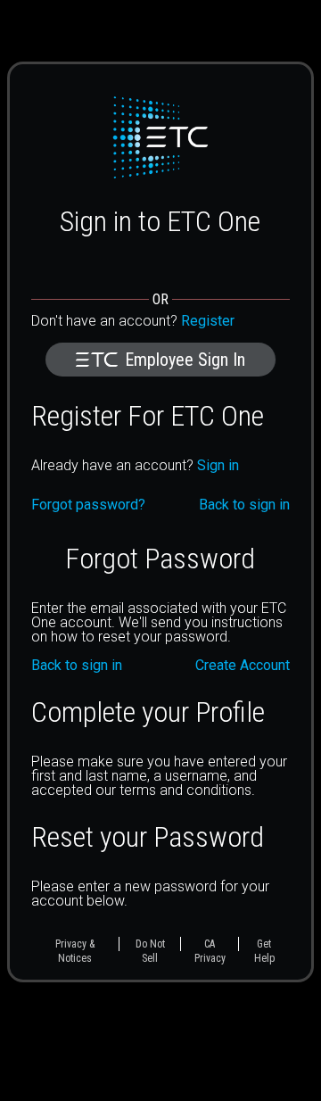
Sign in (218, 465)
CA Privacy (210, 951)
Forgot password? (88, 505)
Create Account (242, 665)
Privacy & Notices (75, 951)
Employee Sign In (185, 359)
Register (208, 320)
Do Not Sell (150, 951)
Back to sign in (76, 665)
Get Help (264, 951)
